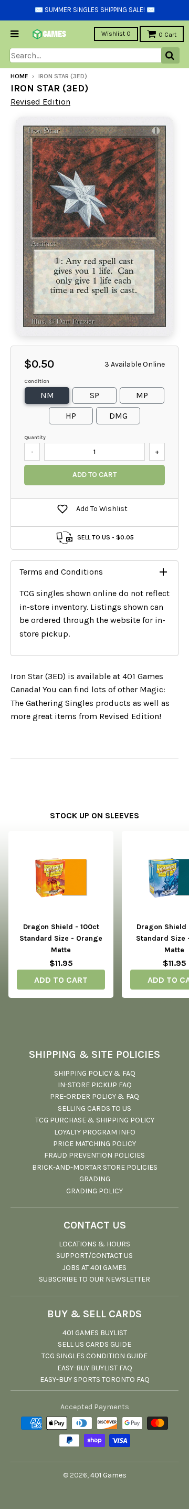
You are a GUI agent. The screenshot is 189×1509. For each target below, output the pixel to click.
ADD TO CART (61, 980)
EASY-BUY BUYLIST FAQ (94, 1368)
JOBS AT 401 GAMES (94, 1267)
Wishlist (116, 33)
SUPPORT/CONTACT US (94, 1255)
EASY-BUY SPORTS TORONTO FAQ (95, 1379)
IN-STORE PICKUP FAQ (95, 1084)
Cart (167, 34)
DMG (118, 416)
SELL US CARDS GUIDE (94, 1344)
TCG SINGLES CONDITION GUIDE (94, 1355)
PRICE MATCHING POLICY (94, 1143)
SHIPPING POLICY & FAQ (94, 1073)
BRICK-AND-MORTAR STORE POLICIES (95, 1167)
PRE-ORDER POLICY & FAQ (94, 1096)
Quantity (35, 437)
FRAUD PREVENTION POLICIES (94, 1155)
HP (71, 416)
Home (19, 76)
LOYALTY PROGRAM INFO (94, 1132)
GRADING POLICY (94, 1191)
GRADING (94, 1178)
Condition (36, 381)
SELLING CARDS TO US (94, 1108)
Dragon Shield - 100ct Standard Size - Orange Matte (60, 938)
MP (142, 395)
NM (47, 395)
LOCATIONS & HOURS (94, 1244)
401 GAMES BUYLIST (94, 1332)
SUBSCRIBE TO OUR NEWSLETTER (94, 1279)
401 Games (108, 1475)
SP (94, 395)
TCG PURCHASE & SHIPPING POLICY (94, 1120)
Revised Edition (40, 102)
